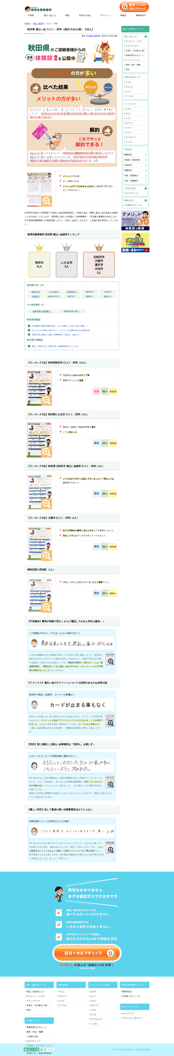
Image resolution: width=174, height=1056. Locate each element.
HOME (31, 15)
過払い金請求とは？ (35, 992)
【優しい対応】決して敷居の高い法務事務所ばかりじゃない (55, 346)
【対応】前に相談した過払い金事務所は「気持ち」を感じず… (56, 335)
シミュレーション (133, 60)
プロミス (129, 87)
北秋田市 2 (72, 292)
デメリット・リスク (134, 41)
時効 (128, 69)
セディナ (129, 123)
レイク (128, 91)
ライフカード (131, 137)
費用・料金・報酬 (133, 65)
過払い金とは (50, 15)
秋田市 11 (35, 292)
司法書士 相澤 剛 (93, 36)
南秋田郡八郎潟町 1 (42, 311)
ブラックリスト (132, 46)
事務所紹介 (141, 15)
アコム (128, 82)
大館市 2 (36, 296)
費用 (67, 15)
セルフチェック (132, 193)
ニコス (128, 128)
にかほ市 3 (54, 292)
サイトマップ (128, 1013)
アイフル (129, 96)
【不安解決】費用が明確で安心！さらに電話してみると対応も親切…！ (59, 326)
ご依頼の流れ (130, 188)
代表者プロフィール (134, 205)
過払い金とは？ (131, 36)
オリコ (128, 132)
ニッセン (129, 142)
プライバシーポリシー (132, 1018)
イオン (128, 118)
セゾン (128, 114)
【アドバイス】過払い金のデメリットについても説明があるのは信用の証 (60, 330)
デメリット (106, 15)
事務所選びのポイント (135, 55)
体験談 (123, 15)
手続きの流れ (85, 15)
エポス (128, 109)
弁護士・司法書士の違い (136, 51)
